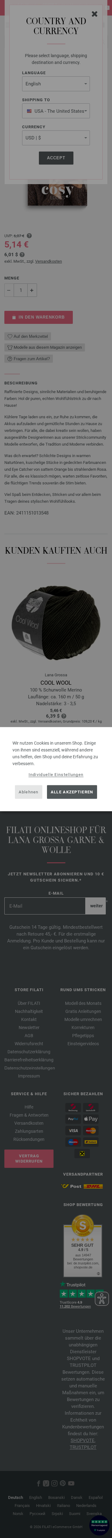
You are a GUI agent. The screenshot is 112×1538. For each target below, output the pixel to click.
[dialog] (56, 769)
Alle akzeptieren (72, 792)
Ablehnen (28, 792)
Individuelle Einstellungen (56, 774)
